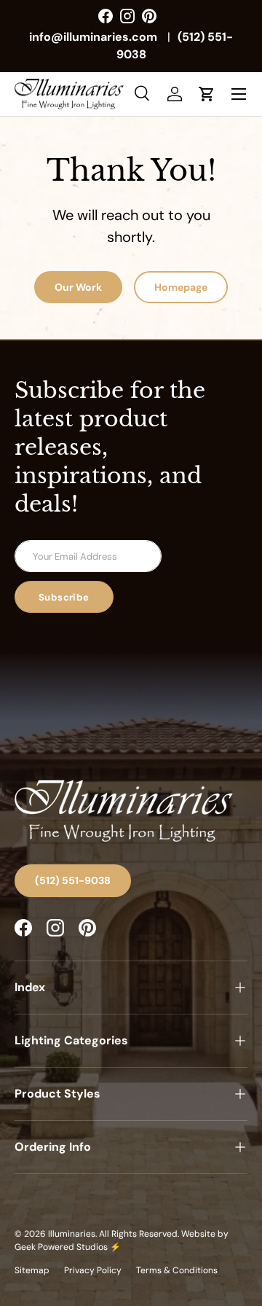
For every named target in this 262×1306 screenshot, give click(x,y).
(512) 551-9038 (73, 880)
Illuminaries (71, 1234)
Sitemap (32, 1270)
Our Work (78, 287)
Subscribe (64, 597)
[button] (207, 94)
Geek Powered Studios (61, 1247)
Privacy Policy (93, 1270)
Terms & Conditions (177, 1270)
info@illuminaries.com (93, 36)
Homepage (180, 287)
